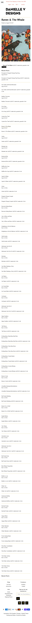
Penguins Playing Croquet (7, 196)
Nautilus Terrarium (6, 96)
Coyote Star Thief (6, 116)
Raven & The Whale (6, 126)
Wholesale (8, 595)
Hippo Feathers (5, 316)
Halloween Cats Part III (7, 246)
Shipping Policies (8, 597)
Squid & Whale (5, 176)
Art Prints (9, 584)
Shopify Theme (25, 613)
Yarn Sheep (4, 426)
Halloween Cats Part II (7, 306)
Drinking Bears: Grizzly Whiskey (8, 366)
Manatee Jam (4, 146)
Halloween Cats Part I (6, 446)
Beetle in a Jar (5, 476)
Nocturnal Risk (5, 156)
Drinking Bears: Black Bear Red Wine (10, 336)
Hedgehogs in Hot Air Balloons (8, 226)
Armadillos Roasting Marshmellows (9, 386)
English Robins (5, 416)
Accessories (8, 586)
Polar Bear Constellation (7, 546)
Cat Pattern (4, 276)
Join (13, 4)
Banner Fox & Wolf (6, 406)
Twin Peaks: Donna (6, 566)
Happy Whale (5, 516)
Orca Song (4, 106)
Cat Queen (4, 296)
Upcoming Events (9, 593)
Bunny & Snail (5, 376)
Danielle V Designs (16, 613)
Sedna (3, 136)
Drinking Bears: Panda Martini (8, 356)
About (8, 592)
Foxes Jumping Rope (6, 536)
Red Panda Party (5, 456)
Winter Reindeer (5, 526)
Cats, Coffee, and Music (7, 216)
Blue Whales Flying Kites (7, 466)
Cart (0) (22, 4)
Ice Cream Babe (5, 286)
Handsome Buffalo (6, 496)
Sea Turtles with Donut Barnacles (9, 84)
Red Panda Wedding (6, 396)
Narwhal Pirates (5, 506)
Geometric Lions (5, 436)
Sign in (9, 4)
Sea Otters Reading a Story (8, 266)
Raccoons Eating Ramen (7, 206)
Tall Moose (4, 326)
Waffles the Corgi (5, 166)
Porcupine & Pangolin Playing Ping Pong (11, 73)
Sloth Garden (4, 236)
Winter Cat (4, 486)
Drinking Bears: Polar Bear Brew (9, 346)
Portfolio (23, 584)
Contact (23, 586)
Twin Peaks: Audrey (6, 556)
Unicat (3, 186)
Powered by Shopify (21, 615)
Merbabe (4, 256)
